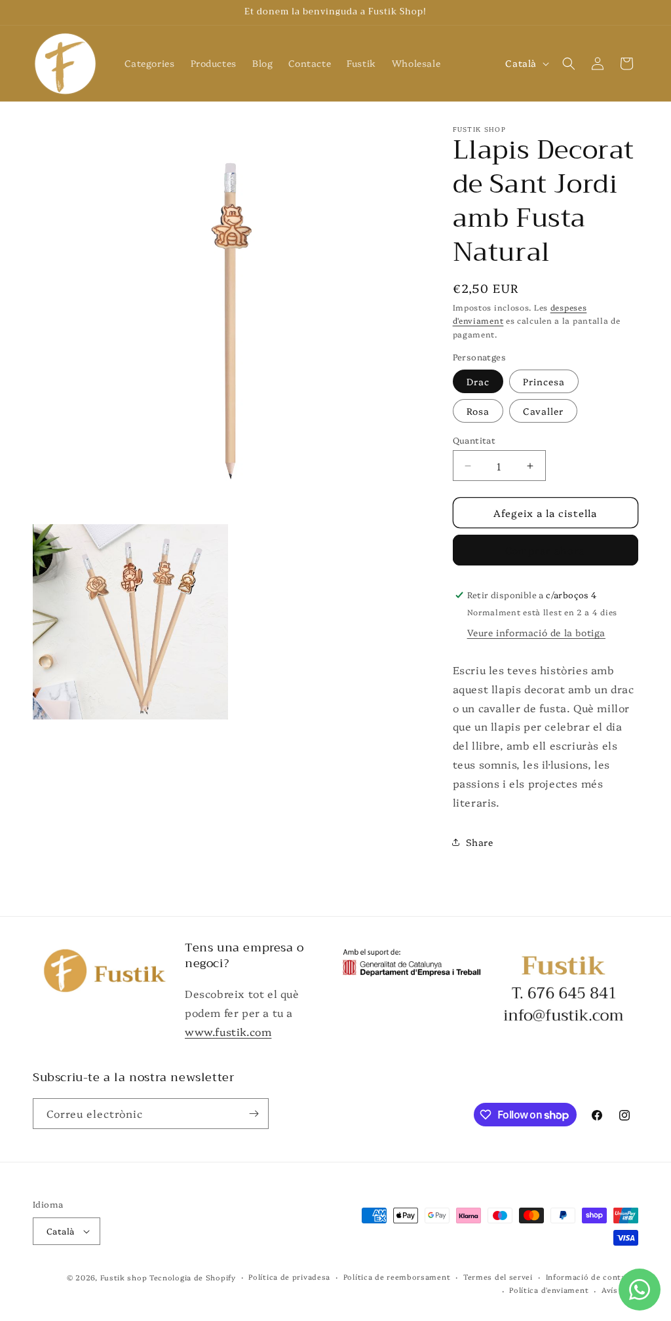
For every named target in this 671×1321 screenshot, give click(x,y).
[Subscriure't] (253, 1113)
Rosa (478, 410)
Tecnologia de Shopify (192, 1277)
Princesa (544, 381)
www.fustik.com (228, 1031)
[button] (568, 63)
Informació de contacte (592, 1277)
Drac (478, 381)
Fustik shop (123, 1277)
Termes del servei (498, 1277)
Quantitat (474, 440)
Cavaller (543, 410)
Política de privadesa (289, 1277)
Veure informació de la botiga (536, 632)
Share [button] (479, 842)
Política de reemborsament (397, 1277)
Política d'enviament (548, 1290)
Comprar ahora (545, 550)
